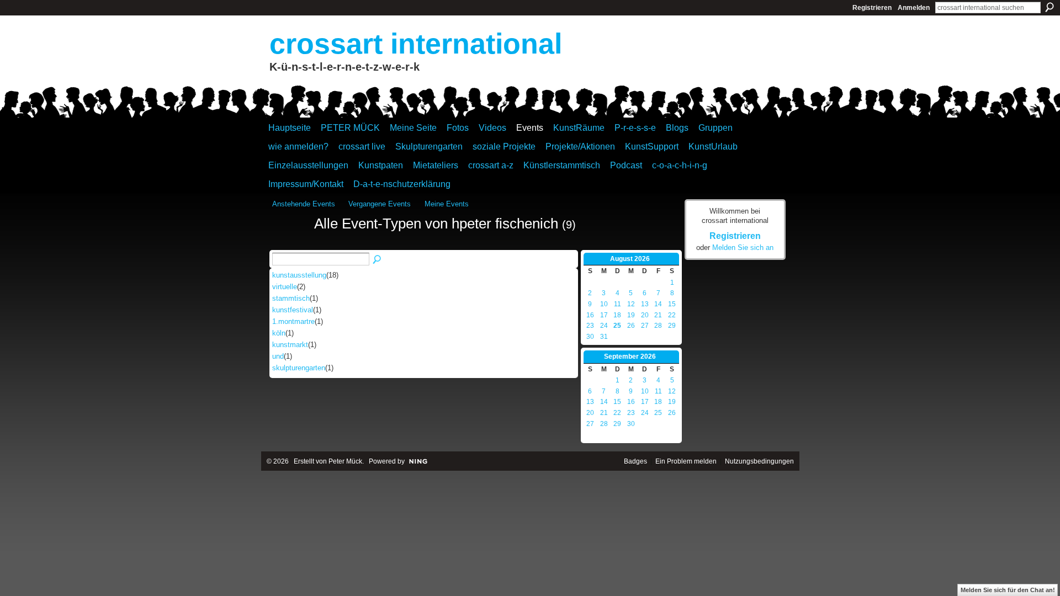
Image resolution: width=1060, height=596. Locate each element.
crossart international (415, 44)
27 (645, 325)
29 (672, 325)
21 (658, 315)
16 (590, 315)
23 (590, 325)
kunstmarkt (290, 344)
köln (278, 333)
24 (604, 325)
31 (604, 336)
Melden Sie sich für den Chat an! (1008, 590)
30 (590, 336)
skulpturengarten (298, 368)
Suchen (1049, 7)
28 (658, 325)
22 (672, 315)
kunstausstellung (299, 275)
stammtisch (291, 298)
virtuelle (284, 287)
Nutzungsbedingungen (759, 461)
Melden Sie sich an (742, 247)
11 (617, 304)
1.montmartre (293, 321)
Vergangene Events (379, 204)
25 (617, 325)
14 (658, 304)
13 (645, 304)
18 (617, 315)
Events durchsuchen (378, 260)
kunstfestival (292, 310)
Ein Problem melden (686, 461)
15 (672, 304)
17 (604, 315)
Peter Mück (345, 461)
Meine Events (447, 204)
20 (645, 315)
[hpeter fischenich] (290, 244)
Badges (635, 461)
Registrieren (872, 8)
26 (631, 325)
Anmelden (914, 8)
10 (604, 304)
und (278, 356)
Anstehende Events (303, 204)
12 (631, 304)
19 (631, 315)
